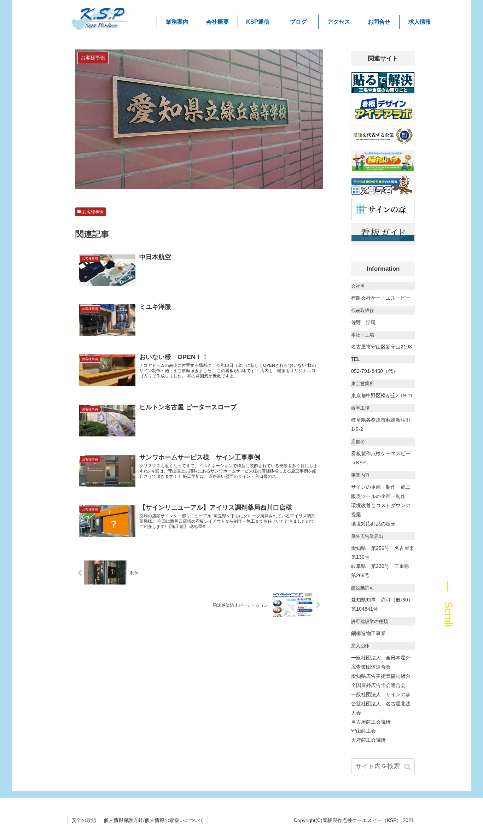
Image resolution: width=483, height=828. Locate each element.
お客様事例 (93, 211)
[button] (408, 767)
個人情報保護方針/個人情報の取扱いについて (154, 820)
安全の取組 (83, 820)
